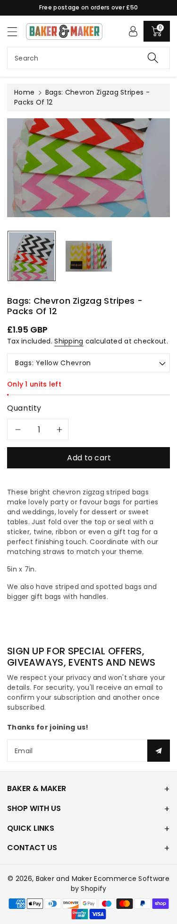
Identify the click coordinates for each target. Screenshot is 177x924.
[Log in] (133, 31)
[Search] (152, 58)
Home (24, 92)
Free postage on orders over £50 (88, 7)
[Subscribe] (158, 750)
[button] (16, 31)
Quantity (24, 408)
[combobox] (88, 58)
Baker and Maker (64, 878)
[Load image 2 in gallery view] (89, 256)
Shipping (68, 341)
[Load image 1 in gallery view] (31, 256)
